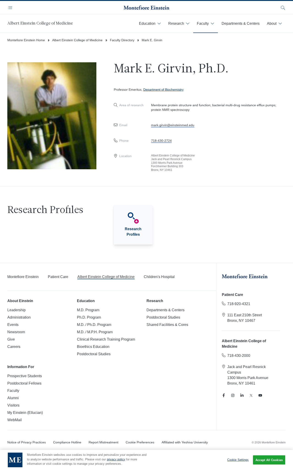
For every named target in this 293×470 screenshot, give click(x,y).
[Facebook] (223, 395)
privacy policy (116, 459)
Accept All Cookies (269, 460)
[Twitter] (251, 395)
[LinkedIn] (242, 395)
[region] (146, 460)
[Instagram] (233, 395)
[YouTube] (260, 395)
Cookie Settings (238, 460)
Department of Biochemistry (163, 89)
